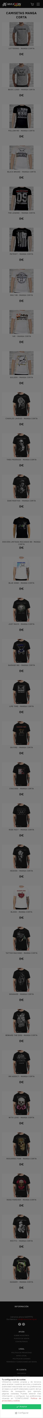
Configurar (21, 1413)
